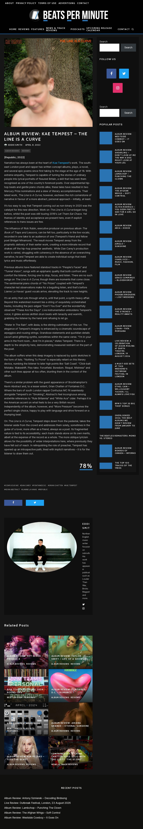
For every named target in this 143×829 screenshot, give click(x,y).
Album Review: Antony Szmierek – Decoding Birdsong (35, 798)
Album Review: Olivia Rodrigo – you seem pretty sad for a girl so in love (125, 209)
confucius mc (12, 485)
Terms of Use (47, 3)
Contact (83, 3)
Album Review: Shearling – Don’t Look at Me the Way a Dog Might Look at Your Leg (125, 156)
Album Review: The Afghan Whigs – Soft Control (123, 192)
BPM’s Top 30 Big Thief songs (125, 404)
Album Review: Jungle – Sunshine (123, 244)
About (9, 3)
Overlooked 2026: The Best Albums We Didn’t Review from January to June (125, 421)
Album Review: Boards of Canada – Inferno (125, 450)
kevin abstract (12, 489)
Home (13, 29)
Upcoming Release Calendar (99, 29)
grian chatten (56, 485)
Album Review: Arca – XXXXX (123, 226)
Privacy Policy (26, 3)
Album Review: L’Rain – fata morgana (123, 328)
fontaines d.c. (40, 485)
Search (104, 41)
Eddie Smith (15, 145)
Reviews (24, 29)
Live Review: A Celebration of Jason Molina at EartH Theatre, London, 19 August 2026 (125, 348)
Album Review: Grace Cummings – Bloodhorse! (125, 277)
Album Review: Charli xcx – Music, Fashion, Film (124, 261)
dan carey (26, 485)
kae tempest (71, 485)
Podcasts (78, 29)
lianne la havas (29, 489)
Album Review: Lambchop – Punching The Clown (123, 175)
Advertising (67, 3)
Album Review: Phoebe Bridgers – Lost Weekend (125, 294)
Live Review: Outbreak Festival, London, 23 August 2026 (37, 802)
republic (43, 489)
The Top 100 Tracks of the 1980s (123, 465)
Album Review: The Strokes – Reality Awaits (124, 311)
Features (37, 29)
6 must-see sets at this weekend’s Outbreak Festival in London (124, 370)
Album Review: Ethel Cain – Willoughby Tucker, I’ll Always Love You (125, 389)
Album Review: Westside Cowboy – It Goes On (123, 138)
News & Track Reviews (55, 29)
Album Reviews (12, 151)
